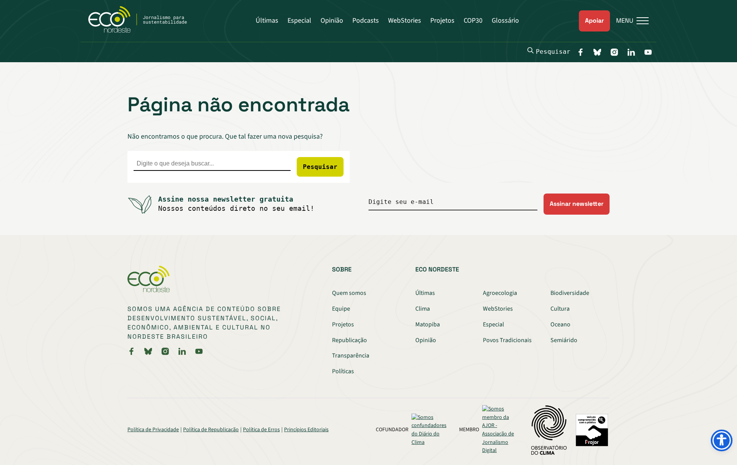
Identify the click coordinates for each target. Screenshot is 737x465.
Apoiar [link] (594, 21)
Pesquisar (553, 51)
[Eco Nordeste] (141, 30)
